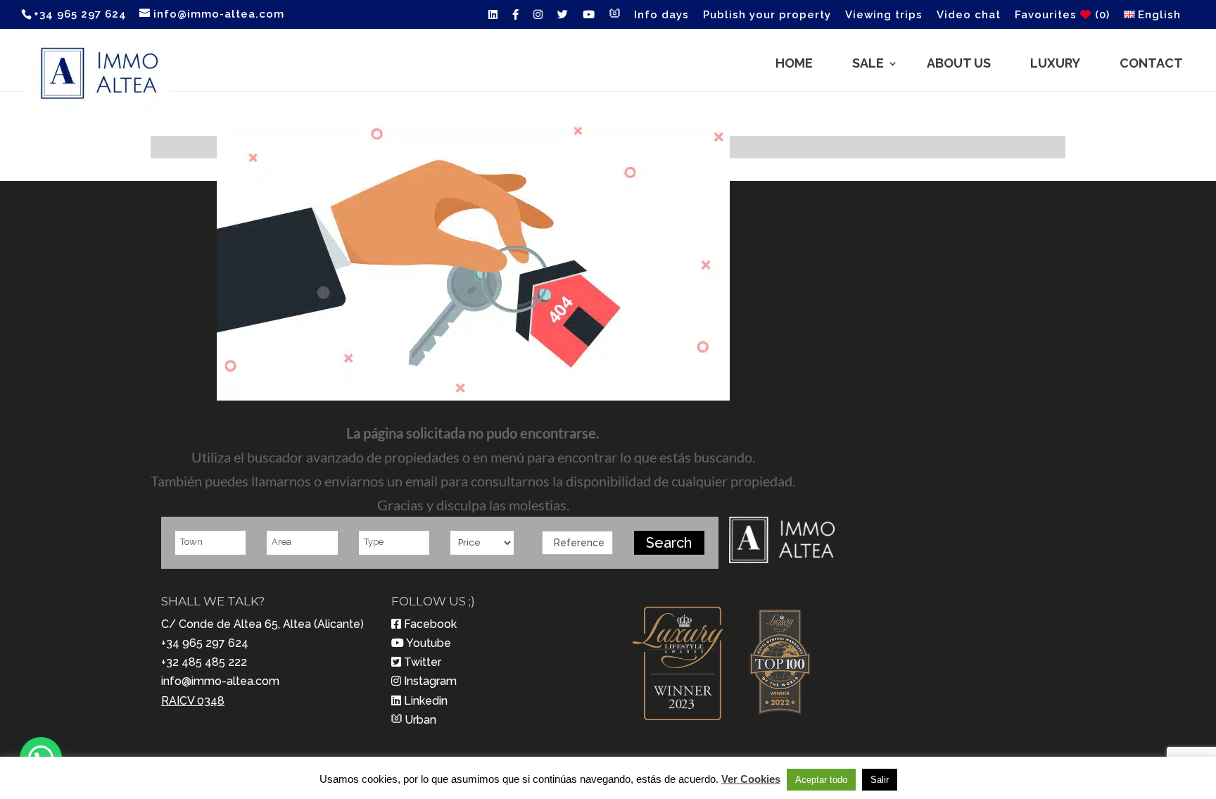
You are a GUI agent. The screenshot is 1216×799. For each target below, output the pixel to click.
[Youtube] (589, 18)
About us (959, 63)
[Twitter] (563, 18)
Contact (1151, 63)
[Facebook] (515, 18)
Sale (868, 63)
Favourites (1062, 15)
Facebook (430, 624)
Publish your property (767, 15)
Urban (420, 719)
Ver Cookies (750, 779)
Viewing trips (884, 15)
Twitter (422, 662)
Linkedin (426, 700)
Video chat (969, 15)
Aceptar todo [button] (821, 779)
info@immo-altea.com (220, 681)
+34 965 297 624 (204, 643)
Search (669, 542)
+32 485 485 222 (204, 662)
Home (794, 63)
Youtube (428, 643)
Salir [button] (879, 779)
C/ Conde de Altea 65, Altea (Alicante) (262, 624)
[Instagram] (538, 18)
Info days (661, 15)
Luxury (1055, 63)
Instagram (430, 681)
